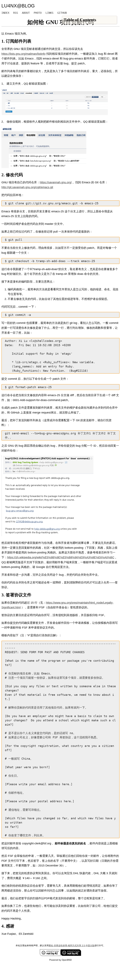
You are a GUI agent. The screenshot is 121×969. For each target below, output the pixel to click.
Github (62, 12)
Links (49, 12)
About (26, 12)
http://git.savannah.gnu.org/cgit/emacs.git (27, 187)
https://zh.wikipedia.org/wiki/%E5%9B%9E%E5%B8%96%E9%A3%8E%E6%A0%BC (60, 557)
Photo (38, 12)
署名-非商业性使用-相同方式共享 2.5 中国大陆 (71, 945)
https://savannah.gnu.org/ (56, 182)
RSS (15, 12)
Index (5, 12)
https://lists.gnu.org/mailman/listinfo (23, 53)
